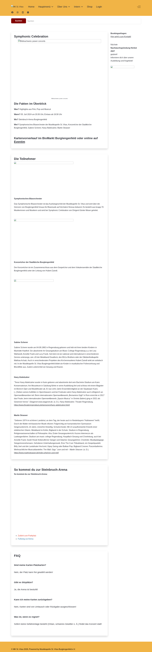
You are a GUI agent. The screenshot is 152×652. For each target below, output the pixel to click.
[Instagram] (17, 12)
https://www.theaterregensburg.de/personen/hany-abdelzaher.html (41, 405)
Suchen (18, 21)
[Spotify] (28, 12)
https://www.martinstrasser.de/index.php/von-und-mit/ (36, 453)
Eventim (19, 141)
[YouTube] (23, 12)
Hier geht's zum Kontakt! (121, 37)
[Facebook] (12, 12)
